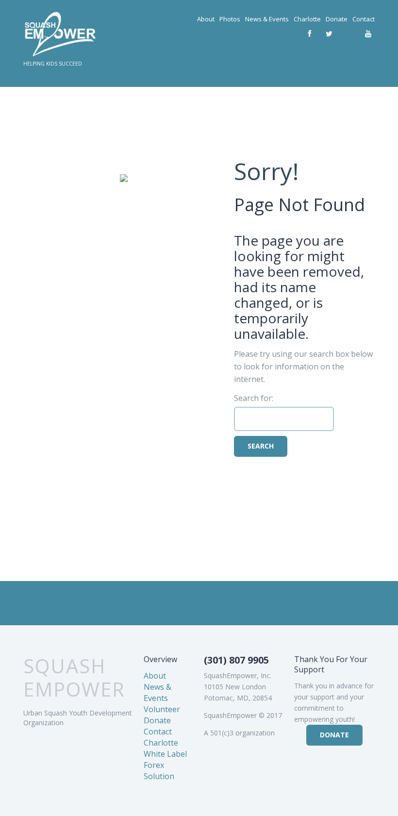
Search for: (253, 398)
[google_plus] (348, 34)
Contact (363, 19)
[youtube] (368, 34)
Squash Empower (74, 677)
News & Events (267, 19)
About (206, 19)
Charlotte (307, 19)
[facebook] (309, 34)
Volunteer (162, 709)
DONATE (334, 734)
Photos (229, 19)
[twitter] (329, 34)
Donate (337, 19)
